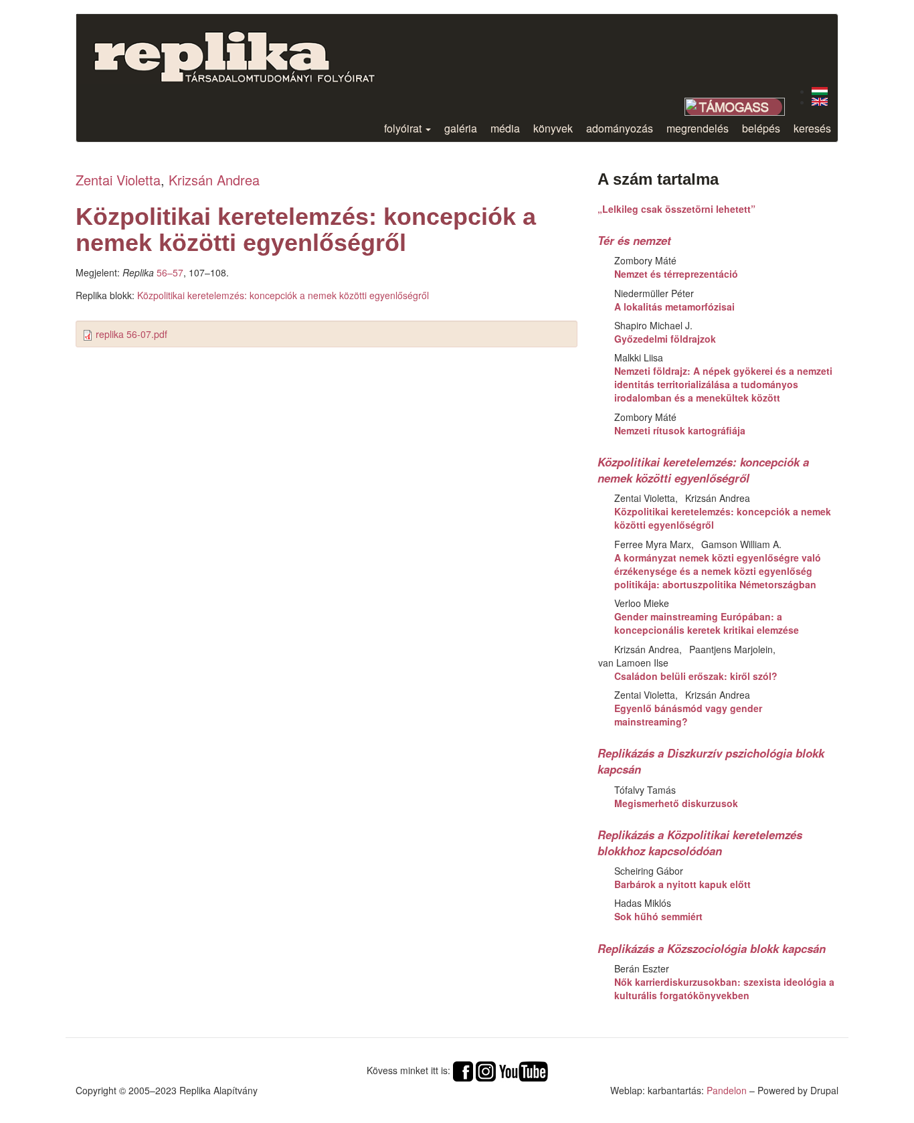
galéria (460, 128)
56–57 (170, 272)
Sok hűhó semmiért (658, 916)
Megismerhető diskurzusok (676, 803)
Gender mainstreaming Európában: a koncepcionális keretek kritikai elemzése (706, 623)
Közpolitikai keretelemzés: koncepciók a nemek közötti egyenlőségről (283, 295)
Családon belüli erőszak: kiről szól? (696, 676)
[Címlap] (245, 49)
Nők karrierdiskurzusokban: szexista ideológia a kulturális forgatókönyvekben (724, 988)
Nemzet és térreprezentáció (676, 273)
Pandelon (727, 1090)
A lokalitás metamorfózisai (674, 306)
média (505, 128)
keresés (812, 128)
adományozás (619, 128)
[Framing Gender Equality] (820, 102)
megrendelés (697, 128)
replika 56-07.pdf (131, 334)
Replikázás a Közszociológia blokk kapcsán (712, 948)
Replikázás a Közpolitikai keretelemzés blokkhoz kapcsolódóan (700, 843)
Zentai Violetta (118, 179)
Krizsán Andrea (214, 179)
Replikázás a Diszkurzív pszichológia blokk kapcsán (711, 761)
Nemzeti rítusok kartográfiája (679, 430)
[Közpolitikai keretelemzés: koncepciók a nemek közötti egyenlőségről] (820, 91)
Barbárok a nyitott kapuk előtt (682, 884)
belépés (761, 128)
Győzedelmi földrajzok (665, 338)
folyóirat (404, 128)
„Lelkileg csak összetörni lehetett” (676, 208)
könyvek (553, 128)
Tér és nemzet (634, 240)
